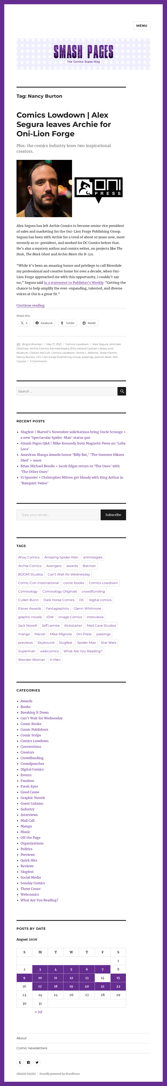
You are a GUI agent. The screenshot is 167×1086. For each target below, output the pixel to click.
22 (118, 986)
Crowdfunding (32, 758)
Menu (141, 26)
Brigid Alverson (32, 344)
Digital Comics (32, 769)
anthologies (92, 557)
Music (25, 832)
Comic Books (31, 724)
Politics (26, 849)
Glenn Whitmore (87, 608)
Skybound (45, 643)
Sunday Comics (33, 883)
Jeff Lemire (51, 626)
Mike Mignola (61, 634)
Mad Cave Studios (101, 626)
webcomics (49, 651)
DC (81, 600)
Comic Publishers (34, 729)
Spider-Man (86, 643)
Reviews (27, 866)
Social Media (31, 877)
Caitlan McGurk (40, 352)
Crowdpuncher (32, 764)
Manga (26, 826)
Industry (27, 809)
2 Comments (38, 361)
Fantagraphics (57, 608)
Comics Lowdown (77, 344)
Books (26, 707)
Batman (89, 566)
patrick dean (103, 357)
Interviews (29, 815)
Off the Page (31, 838)
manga (24, 634)
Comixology (28, 591)
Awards (26, 701)
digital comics (100, 600)
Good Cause (30, 792)
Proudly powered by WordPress (60, 1074)
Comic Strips (31, 735)
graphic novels (30, 617)
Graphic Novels (33, 798)
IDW (50, 617)
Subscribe (113, 515)
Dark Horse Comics (59, 600)
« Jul (38, 1012)
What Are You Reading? (83, 651)
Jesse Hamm (108, 352)
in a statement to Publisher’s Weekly (73, 283)
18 (55, 986)
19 (71, 986)
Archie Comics (39, 348)
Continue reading (30, 305)
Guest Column (32, 803)
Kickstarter (73, 626)
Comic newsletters (31, 1048)
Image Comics (70, 617)
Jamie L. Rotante (87, 352)
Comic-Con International (38, 583)
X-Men (55, 660)
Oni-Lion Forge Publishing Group (58, 357)
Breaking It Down (35, 712)
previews (25, 643)
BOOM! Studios (30, 574)
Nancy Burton (25, 357)
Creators (27, 752)
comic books (73, 583)
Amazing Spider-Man (61, 557)
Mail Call (27, 820)
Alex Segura (100, 344)
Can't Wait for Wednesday (69, 574)
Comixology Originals (59, 591)
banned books (59, 348)
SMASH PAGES (26, 1074)
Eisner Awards (29, 608)
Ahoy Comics (29, 557)
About (21, 1038)
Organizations (32, 843)
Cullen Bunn (28, 600)
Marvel (39, 634)
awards (72, 566)
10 (40, 978)
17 (40, 986)
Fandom (27, 781)
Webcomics (30, 894)
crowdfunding (93, 591)
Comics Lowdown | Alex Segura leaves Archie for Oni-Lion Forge (63, 124)
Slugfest (66, 643)
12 (71, 978)
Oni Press (84, 634)
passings (87, 357)
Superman (26, 651)
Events (26, 775)
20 (87, 986)
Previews (28, 855)
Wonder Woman (31, 660)
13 (87, 978)
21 (102, 986)
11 (55, 978)
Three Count (31, 889)
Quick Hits (29, 860)
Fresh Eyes (29, 786)
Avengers (54, 566)
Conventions (31, 747)
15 (118, 978)
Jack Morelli (27, 626)
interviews (95, 617)
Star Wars (108, 643)
